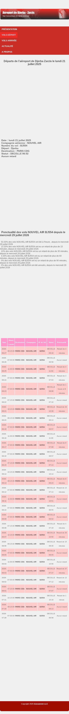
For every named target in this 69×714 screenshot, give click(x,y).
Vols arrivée (9, 40)
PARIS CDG (19, 351)
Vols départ (9, 35)
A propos (7, 52)
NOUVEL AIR (31, 351)
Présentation (9, 29)
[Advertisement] (34, 101)
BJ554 (42, 351)
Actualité (7, 46)
